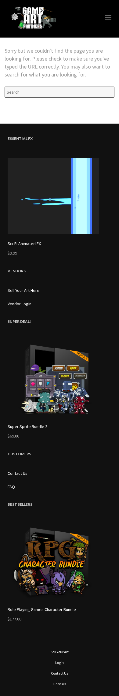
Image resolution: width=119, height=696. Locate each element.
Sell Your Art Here (23, 290)
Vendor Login (19, 304)
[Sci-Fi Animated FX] (59, 196)
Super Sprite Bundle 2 (27, 426)
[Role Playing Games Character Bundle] (59, 562)
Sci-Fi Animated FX (24, 243)
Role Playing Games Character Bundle (42, 609)
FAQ (11, 486)
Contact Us (17, 473)
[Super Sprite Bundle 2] (59, 379)
